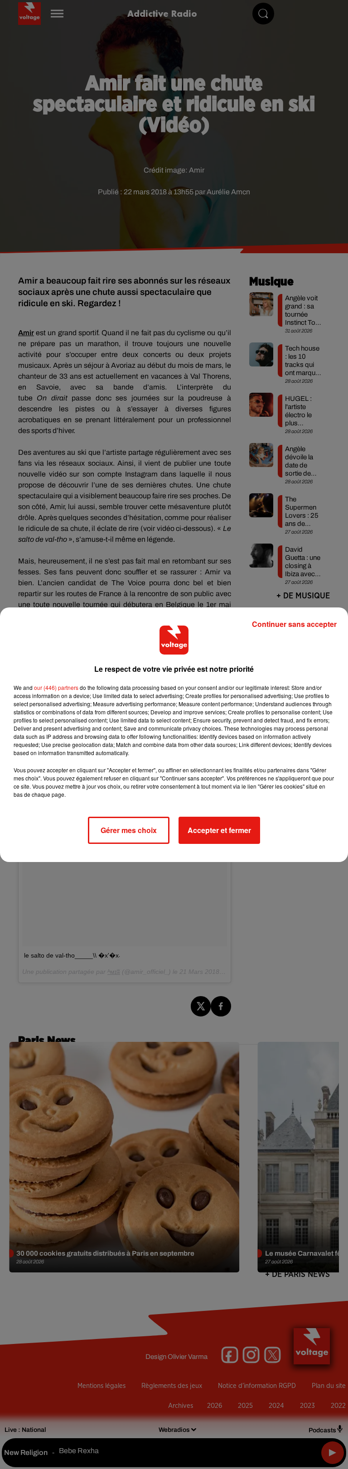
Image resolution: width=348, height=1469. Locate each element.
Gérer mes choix (129, 830)
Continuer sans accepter (294, 624)
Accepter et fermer (219, 830)
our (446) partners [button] (56, 687)
